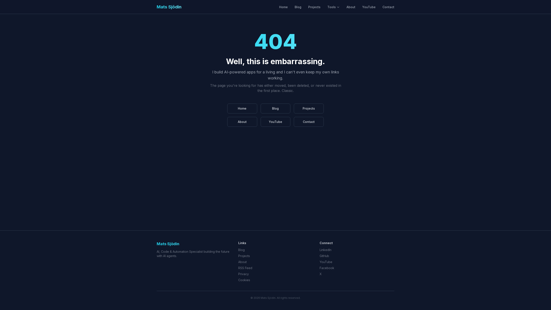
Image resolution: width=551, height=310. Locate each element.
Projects (314, 7)
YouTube (369, 7)
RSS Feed (245, 268)
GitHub (324, 256)
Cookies (244, 280)
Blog (298, 7)
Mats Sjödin (169, 6)
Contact (388, 7)
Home (283, 7)
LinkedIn (325, 250)
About (351, 7)
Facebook (327, 268)
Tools (331, 7)
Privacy (243, 274)
